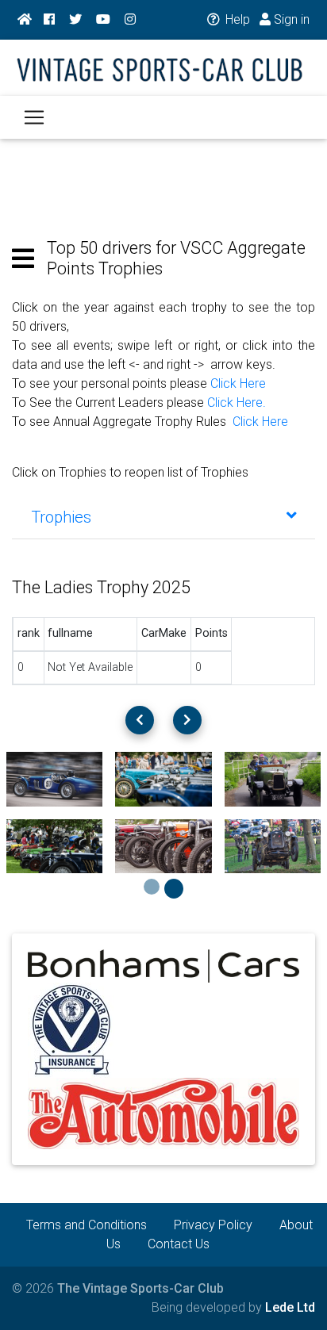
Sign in (290, 19)
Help (236, 19)
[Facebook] (49, 20)
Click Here (238, 383)
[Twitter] (75, 20)
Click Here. (236, 402)
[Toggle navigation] (34, 117)
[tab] (163, 517)
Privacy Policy (213, 1224)
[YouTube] (103, 20)
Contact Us (179, 1243)
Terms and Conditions (86, 1224)
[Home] (25, 20)
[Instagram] (130, 20)
